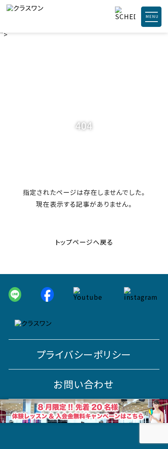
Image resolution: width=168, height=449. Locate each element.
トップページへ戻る (84, 242)
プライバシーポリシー (84, 354)
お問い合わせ (84, 384)
